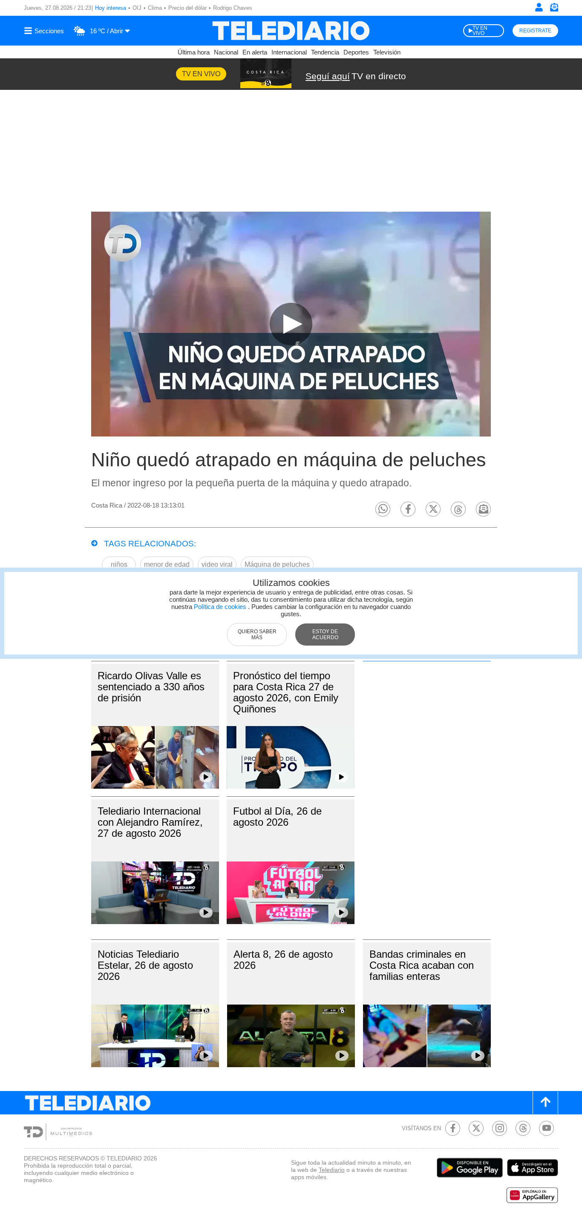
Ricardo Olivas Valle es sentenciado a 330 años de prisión (151, 686)
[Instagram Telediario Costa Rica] (499, 1128)
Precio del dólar (187, 8)
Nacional (226, 52)
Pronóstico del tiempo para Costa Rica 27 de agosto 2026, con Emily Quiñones (285, 692)
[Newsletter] (554, 9)
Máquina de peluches (277, 564)
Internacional (289, 52)
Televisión (386, 52)
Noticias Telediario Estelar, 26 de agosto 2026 (145, 965)
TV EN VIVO (480, 30)
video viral (217, 564)
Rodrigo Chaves (232, 8)
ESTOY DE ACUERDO (325, 634)
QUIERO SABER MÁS (257, 634)
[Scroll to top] (545, 1102)
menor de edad (167, 564)
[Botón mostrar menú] (45, 30)
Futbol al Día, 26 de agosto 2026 (277, 816)
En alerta (254, 52)
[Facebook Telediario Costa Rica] (452, 1128)
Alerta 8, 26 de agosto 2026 (283, 959)
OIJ (137, 8)
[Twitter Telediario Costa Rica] (476, 1128)
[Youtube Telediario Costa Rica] (546, 1128)
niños (119, 564)
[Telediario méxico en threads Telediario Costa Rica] (523, 1128)
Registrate (535, 31)
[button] (383, 509)
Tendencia (325, 52)
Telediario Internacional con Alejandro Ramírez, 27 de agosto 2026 (150, 822)
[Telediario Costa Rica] (290, 31)
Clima (155, 8)
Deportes (356, 52)
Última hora (194, 52)
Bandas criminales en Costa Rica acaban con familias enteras (421, 965)
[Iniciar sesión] (539, 7)
